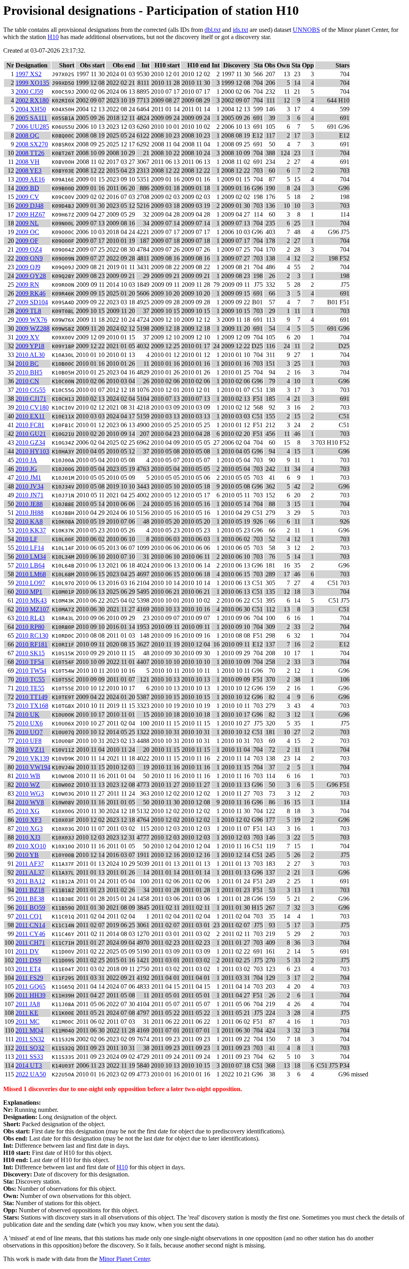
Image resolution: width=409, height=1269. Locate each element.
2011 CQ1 (29, 916)
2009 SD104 (32, 302)
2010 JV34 (30, 486)
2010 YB (27, 854)
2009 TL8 (28, 310)
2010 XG (28, 811)
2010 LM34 (31, 556)
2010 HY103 (32, 451)
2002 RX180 (32, 100)
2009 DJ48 (30, 205)
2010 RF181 (32, 644)
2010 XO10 (31, 846)
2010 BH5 (29, 372)
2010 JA (26, 460)
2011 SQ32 (30, 1047)
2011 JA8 (28, 1004)
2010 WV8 (30, 802)
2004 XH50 (31, 109)
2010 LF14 (30, 547)
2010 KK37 (31, 530)
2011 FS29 (29, 977)
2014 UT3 (29, 1065)
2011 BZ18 (30, 890)
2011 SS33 (29, 1056)
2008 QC (27, 135)
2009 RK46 (31, 293)
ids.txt (240, 29)
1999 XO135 (32, 82)
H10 (53, 36)
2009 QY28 (31, 275)
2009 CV (27, 196)
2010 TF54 (30, 661)
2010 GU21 (31, 433)
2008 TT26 (30, 153)
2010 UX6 (29, 723)
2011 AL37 (30, 872)
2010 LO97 (30, 582)
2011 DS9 (28, 960)
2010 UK (28, 714)
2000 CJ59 (29, 91)
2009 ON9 (29, 258)
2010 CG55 (31, 389)
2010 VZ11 (30, 749)
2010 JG (26, 468)
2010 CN (27, 381)
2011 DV (27, 951)
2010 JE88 (29, 504)
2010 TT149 (32, 697)
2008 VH (28, 161)
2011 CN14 (30, 925)
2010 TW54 (31, 670)
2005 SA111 (31, 117)
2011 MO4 (29, 1030)
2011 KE (27, 1012)
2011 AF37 (30, 863)
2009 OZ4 (29, 249)
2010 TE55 (30, 688)
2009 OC (27, 232)
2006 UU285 (32, 126)
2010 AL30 (30, 354)
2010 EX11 (30, 416)
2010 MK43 (31, 600)
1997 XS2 (29, 74)
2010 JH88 (30, 512)
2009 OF (27, 240)
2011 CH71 (30, 942)
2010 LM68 (31, 574)
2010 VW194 (33, 767)
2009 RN (27, 284)
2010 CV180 (32, 407)
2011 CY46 (30, 933)
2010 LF (27, 539)
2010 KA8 (29, 521)
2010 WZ (28, 784)
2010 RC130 (32, 635)
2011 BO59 (30, 907)
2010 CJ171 (31, 398)
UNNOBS (306, 29)
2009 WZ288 (33, 328)
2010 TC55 (30, 679)
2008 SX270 (32, 144)
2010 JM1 (28, 477)
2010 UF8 (29, 740)
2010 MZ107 (32, 609)
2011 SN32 (30, 1039)
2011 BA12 (30, 881)
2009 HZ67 (30, 214)
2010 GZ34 (30, 442)
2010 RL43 (30, 618)
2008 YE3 (29, 170)
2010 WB (28, 775)
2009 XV (28, 337)
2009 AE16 (30, 179)
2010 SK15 (30, 653)
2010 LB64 (30, 565)
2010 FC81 (30, 425)
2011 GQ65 (31, 986)
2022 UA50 (31, 1074)
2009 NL (27, 223)
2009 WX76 (31, 319)
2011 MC (28, 1021)
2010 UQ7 (29, 732)
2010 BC (27, 363)
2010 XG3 (29, 828)
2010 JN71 (30, 495)
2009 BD (27, 188)
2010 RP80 (30, 626)
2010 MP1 (29, 591)
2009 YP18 (30, 346)
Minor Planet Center (124, 1258)
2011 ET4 (28, 969)
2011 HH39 (31, 995)
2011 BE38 (30, 898)
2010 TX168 (32, 705)
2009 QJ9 (28, 267)
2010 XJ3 (28, 837)
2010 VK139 (32, 758)
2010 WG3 (30, 793)
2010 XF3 (29, 819)
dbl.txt (212, 29)
